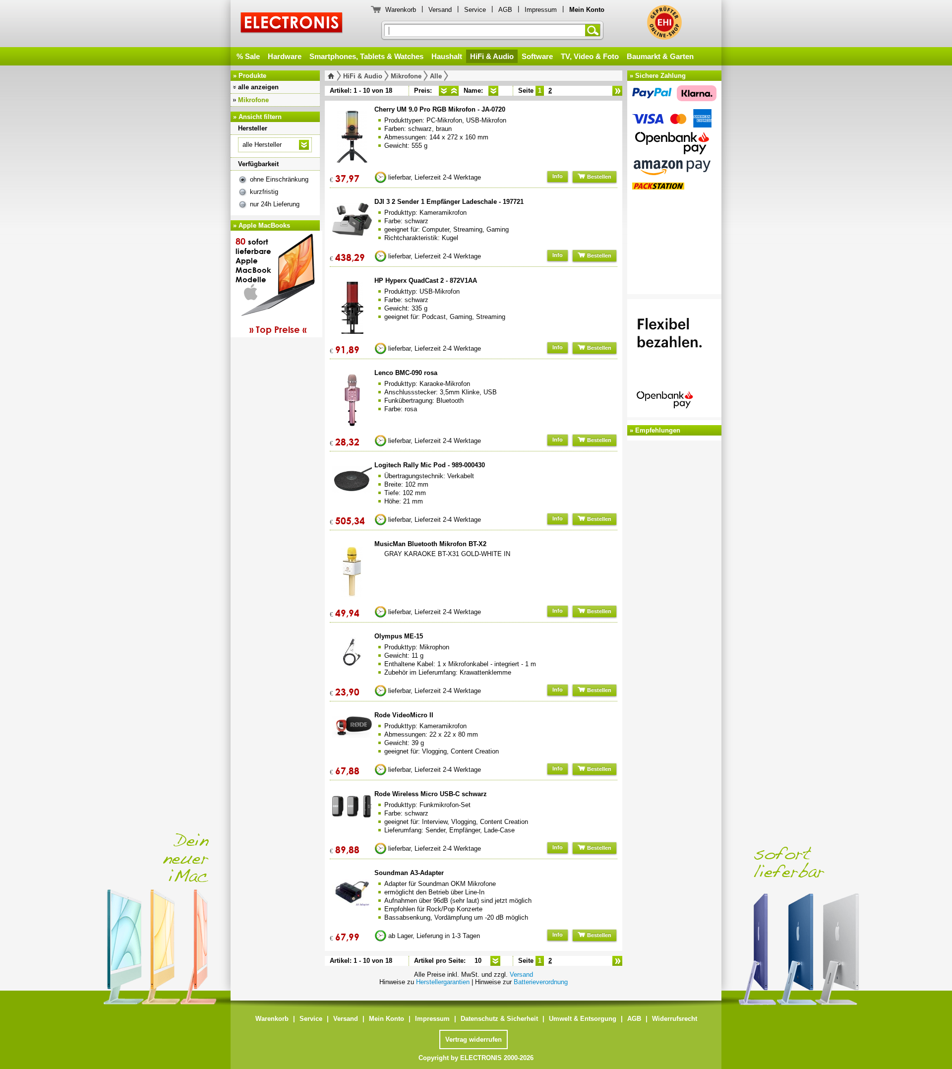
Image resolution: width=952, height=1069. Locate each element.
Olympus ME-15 (398, 636)
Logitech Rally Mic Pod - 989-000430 (429, 465)
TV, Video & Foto (590, 56)
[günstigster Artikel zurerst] (444, 91)
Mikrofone (253, 100)
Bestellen (598, 177)
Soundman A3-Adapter (409, 873)
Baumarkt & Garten (660, 56)
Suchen (594, 30)
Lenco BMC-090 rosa (405, 373)
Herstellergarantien (443, 982)
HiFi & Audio (492, 56)
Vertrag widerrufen (473, 1039)
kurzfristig (264, 191)
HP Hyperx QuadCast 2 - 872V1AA (425, 280)
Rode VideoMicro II (403, 715)
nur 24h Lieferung (274, 204)
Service (475, 9)
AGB (505, 9)
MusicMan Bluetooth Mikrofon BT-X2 (430, 544)
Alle (436, 76)
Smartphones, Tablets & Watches (366, 56)
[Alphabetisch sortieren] (493, 91)
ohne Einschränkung (279, 179)
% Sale (248, 56)
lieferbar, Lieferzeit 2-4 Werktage (434, 177)
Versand (440, 9)
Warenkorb (400, 9)
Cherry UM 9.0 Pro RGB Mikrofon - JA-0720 (439, 109)
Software (537, 56)
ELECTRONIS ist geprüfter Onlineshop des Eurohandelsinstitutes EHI (664, 22)
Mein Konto (386, 1018)
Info (557, 176)
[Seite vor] (617, 91)
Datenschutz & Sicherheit (499, 1018)
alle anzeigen (258, 87)
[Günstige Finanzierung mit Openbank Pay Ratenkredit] (674, 359)
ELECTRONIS (291, 24)
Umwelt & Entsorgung (582, 1018)
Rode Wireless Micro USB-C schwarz (430, 794)
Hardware (284, 56)
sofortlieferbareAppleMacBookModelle (271, 285)
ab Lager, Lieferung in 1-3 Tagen (434, 936)
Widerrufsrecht (674, 1018)
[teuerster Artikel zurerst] (454, 91)
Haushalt (446, 56)
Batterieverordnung (541, 982)
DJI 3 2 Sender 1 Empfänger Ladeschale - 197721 (449, 201)
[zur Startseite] (333, 75)
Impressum (541, 9)
